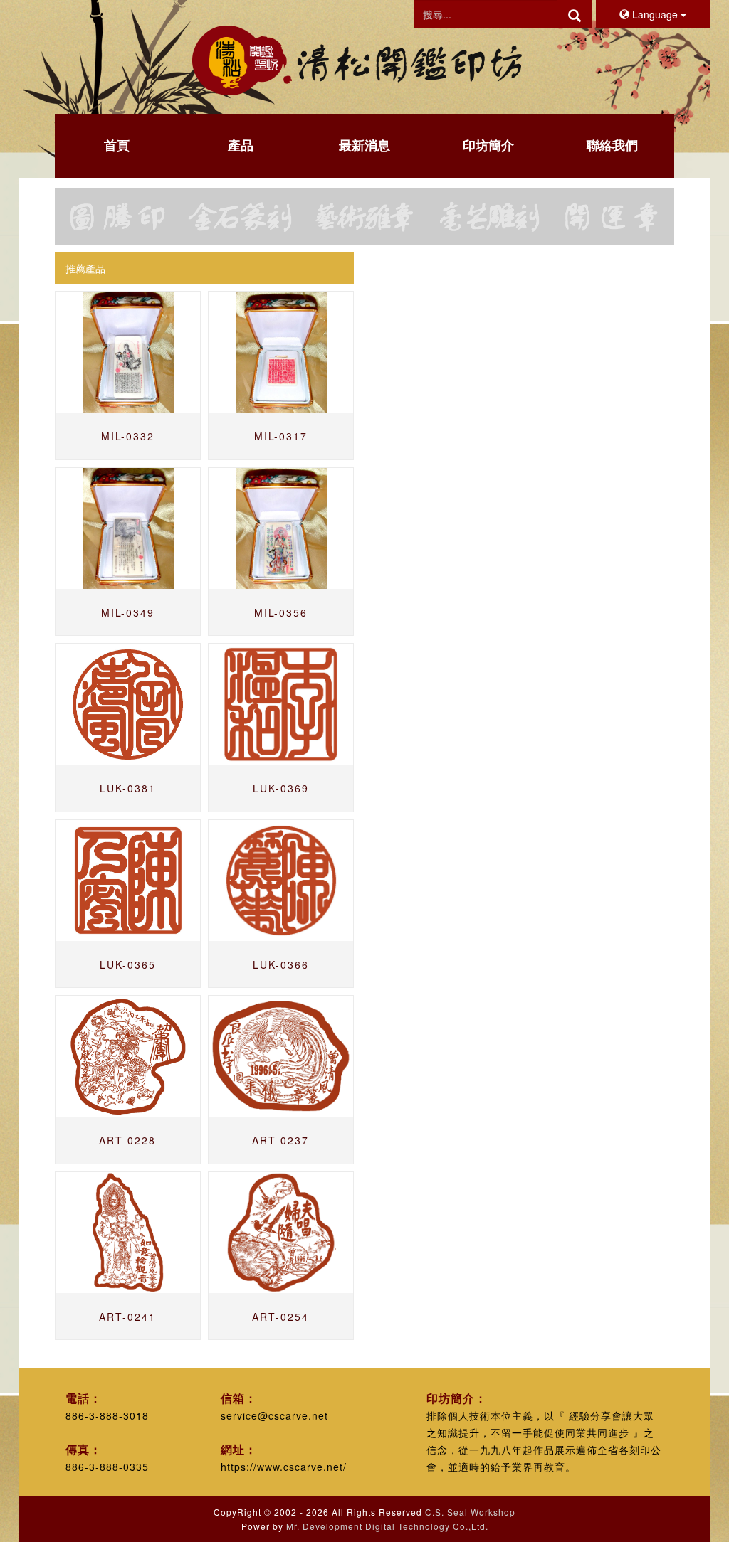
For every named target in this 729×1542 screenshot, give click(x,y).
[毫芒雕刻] (488, 217)
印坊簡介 (488, 145)
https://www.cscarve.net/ (284, 1466)
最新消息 (364, 145)
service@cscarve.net (274, 1415)
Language (655, 14)
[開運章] (612, 217)
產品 (240, 145)
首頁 (117, 145)
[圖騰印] (117, 217)
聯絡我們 (612, 145)
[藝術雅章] (364, 217)
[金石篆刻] (240, 217)
